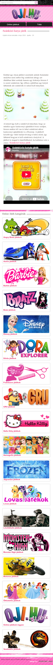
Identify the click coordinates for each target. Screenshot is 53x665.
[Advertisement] (23, 55)
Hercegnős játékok (12, 455)
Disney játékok (10, 334)
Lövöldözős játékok (12, 528)
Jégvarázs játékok (11, 479)
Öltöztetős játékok (11, 600)
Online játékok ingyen (13, 625)
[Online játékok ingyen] (26, 14)
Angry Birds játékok (12, 237)
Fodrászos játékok (12, 382)
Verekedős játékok (11, 649)
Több (39, 24)
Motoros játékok (10, 576)
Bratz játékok (9, 310)
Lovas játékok (9, 504)
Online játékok (13, 24)
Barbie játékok (10, 286)
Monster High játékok (13, 552)
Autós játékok (9, 261)
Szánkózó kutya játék (14, 30)
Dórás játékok (9, 358)
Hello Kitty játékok (11, 431)
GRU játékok (9, 407)
